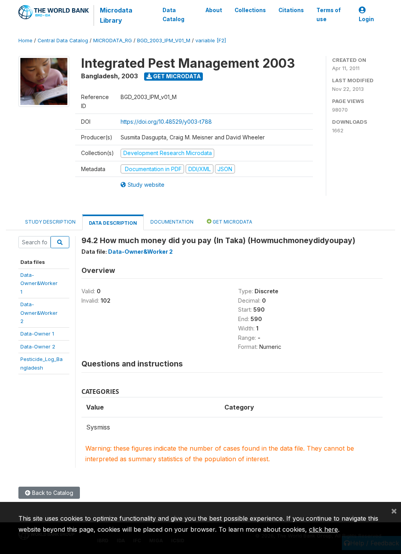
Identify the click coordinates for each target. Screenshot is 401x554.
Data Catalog (173, 14)
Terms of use (328, 14)
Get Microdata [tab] (231, 222)
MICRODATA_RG (112, 40)
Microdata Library (116, 15)
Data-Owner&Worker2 (39, 312)
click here (323, 529)
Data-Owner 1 (37, 333)
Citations (291, 10)
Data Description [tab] (113, 223)
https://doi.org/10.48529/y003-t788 (166, 121)
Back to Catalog (52, 492)
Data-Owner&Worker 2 (140, 251)
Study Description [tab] (50, 222)
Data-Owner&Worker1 (39, 283)
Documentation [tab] (171, 222)
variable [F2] (210, 40)
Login (366, 19)
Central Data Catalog (63, 40)
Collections (250, 10)
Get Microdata (176, 76)
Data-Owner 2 (37, 346)
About (214, 10)
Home (25, 40)
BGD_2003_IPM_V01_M (163, 40)
